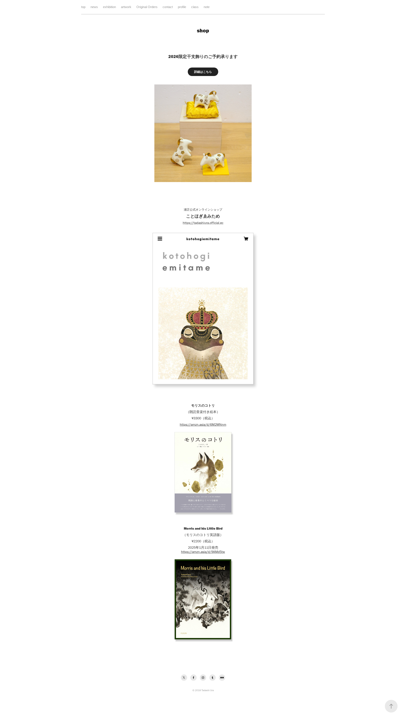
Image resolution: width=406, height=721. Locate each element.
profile (182, 7)
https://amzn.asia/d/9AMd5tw (203, 552)
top (83, 7)
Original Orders (147, 7)
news (94, 7)
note (207, 7)
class (195, 7)
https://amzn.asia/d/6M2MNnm (203, 425)
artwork (126, 7)
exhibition (109, 7)
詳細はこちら (203, 71)
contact (168, 7)
